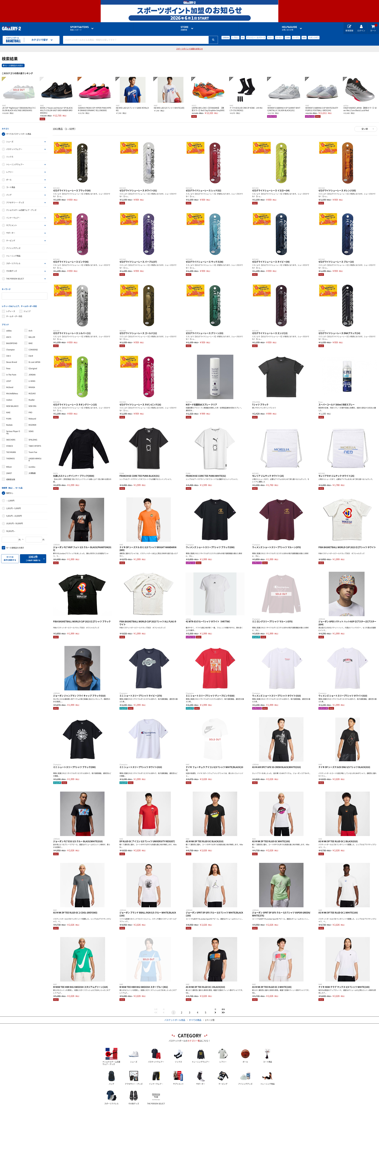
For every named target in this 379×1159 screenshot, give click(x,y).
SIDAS (31, 431)
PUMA (8, 419)
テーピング (10, 240)
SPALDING (33, 440)
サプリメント (11, 225)
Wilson (9, 467)
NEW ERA (32, 406)
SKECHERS (10, 440)
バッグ (9, 195)
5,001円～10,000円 (14, 516)
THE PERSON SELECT (15, 279)
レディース (10, 311)
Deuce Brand (11, 362)
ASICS (8, 337)
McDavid (9, 387)
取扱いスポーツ (79, 28)
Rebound (32, 419)
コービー (279, 37)
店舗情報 (184, 28)
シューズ (9, 142)
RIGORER (32, 425)
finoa (8, 368)
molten (9, 400)
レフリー (9, 172)
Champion (10, 350)
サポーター (10, 233)
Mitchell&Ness (12, 393)
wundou (32, 467)
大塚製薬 (32, 473)
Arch (30, 331)
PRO (30, 412)
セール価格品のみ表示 (14, 65)
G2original (33, 368)
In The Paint (11, 375)
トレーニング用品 (13, 256)
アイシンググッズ (13, 248)
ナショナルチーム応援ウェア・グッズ (21, 210)
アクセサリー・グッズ (15, 202)
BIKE (31, 343)
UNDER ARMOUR (35, 459)
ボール (9, 180)
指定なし (9, 493)
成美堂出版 (10, 479)
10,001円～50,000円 (14, 523)
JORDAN (225, 37)
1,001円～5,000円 (13, 508)
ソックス (9, 157)
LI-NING (32, 381)
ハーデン (296, 37)
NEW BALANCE (12, 406)
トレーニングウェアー (15, 164)
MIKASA (32, 387)
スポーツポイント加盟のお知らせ (189, 49)
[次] (215, 1012)
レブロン (235, 37)
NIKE (8, 412)
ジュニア (27, 311)
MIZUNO (32, 393)
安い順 (365, 129)
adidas (9, 331)
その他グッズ (11, 271)
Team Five (33, 452)
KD (243, 37)
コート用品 (10, 187)
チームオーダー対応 (14, 316)
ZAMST (9, 473)
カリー (270, 37)
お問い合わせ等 (289, 28)
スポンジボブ (314, 37)
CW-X (8, 356)
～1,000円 (10, 500)
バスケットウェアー (14, 149)
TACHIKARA (11, 452)
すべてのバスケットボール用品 (18, 134)
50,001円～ (10, 531)
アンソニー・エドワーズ (256, 37)
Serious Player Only (13, 432)
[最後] (223, 1012)
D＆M (31, 356)
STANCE (9, 446)
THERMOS (10, 458)
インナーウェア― (13, 218)
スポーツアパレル (13, 263)
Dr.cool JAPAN (34, 362)
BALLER (32, 337)
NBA (304, 37)
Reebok (9, 425)
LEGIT (8, 381)
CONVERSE (33, 350)
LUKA (288, 37)
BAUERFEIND (11, 343)
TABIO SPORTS (35, 446)
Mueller (32, 400)
